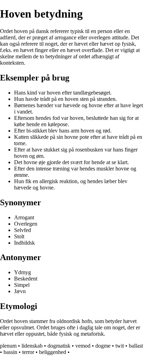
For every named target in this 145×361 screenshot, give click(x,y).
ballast (136, 346)
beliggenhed (52, 352)
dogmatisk (59, 346)
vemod (82, 346)
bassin (10, 352)
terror (28, 352)
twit (119, 346)
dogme (103, 346)
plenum (8, 346)
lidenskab (32, 346)
